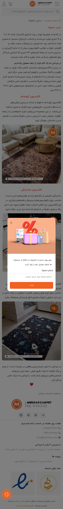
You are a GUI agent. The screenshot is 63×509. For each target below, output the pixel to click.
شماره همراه (47, 270)
